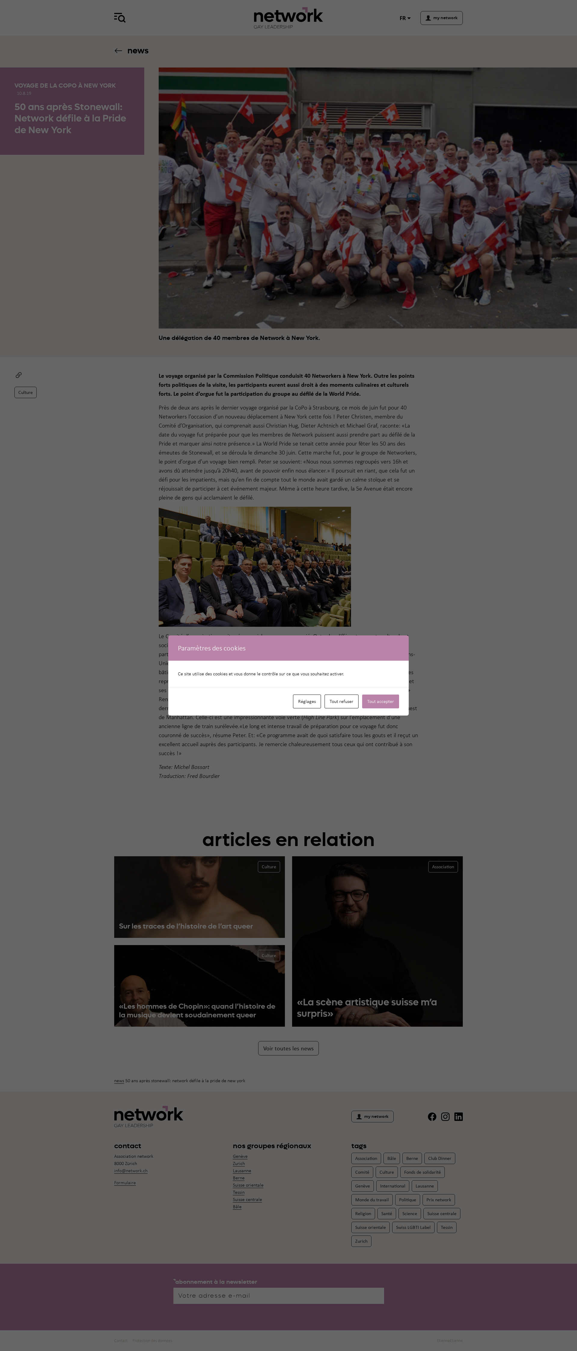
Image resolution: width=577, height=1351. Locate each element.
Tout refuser (341, 701)
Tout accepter (380, 701)
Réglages (307, 701)
